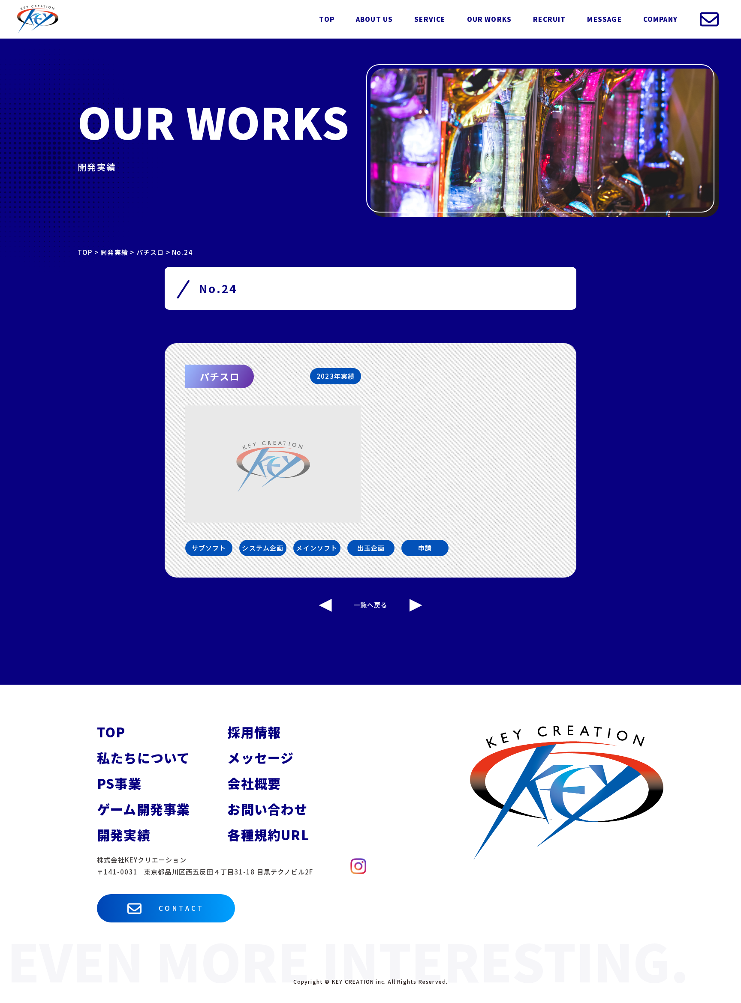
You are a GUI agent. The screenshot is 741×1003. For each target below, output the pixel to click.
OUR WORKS (489, 19)
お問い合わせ (267, 808)
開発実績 (124, 834)
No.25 (416, 605)
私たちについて (143, 757)
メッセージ (260, 757)
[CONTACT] (709, 19)
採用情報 (254, 731)
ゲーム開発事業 (143, 808)
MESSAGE (604, 19)
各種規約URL (268, 834)
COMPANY (660, 19)
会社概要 (254, 783)
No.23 (325, 605)
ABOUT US (374, 19)
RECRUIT (549, 19)
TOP (326, 19)
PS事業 (119, 783)
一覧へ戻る (370, 604)
